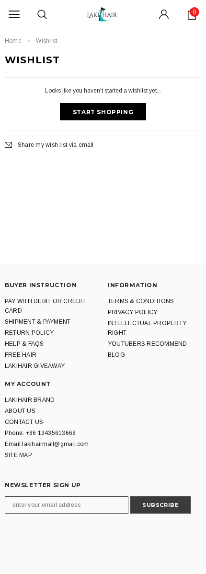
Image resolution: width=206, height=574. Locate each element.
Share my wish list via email (56, 144)
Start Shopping (103, 112)
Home (13, 40)
